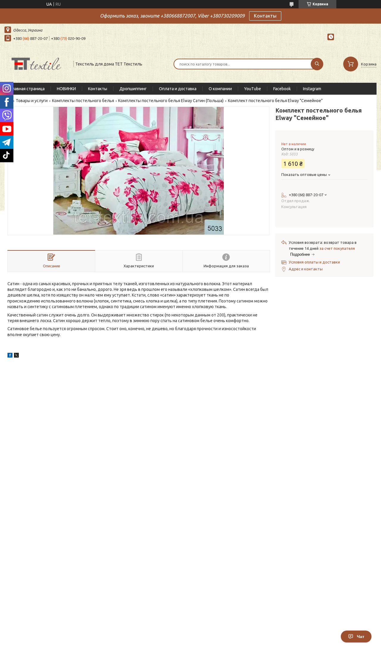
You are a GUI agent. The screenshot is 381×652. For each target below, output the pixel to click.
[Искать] (317, 64)
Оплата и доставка (177, 89)
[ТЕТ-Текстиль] (36, 63)
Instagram (312, 89)
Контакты (265, 15)
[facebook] (10, 356)
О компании (220, 89)
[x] (16, 356)
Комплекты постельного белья (83, 100)
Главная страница (27, 89)
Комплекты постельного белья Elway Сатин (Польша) (171, 100)
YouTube (252, 89)
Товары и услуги (32, 100)
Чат (360, 636)
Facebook (282, 89)
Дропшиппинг (133, 89)
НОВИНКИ (66, 89)
